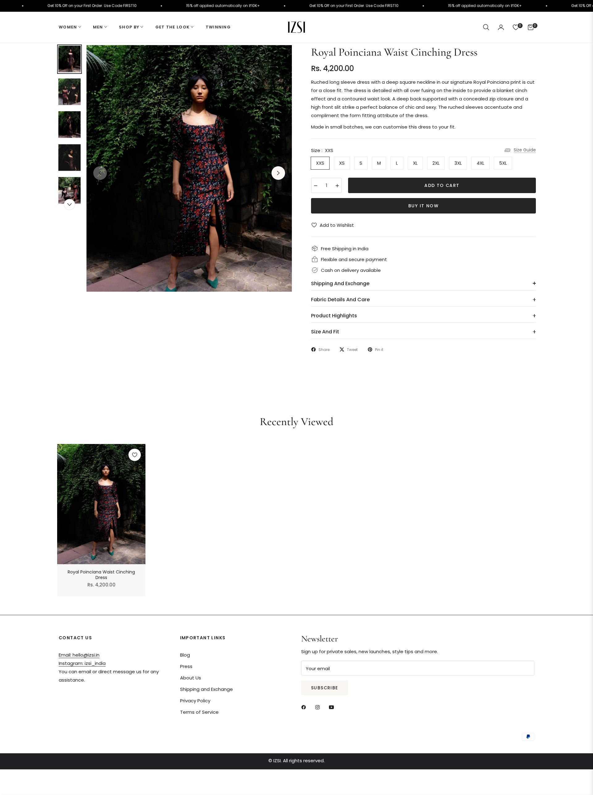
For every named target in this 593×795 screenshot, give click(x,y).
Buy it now (423, 206)
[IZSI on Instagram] (319, 707)
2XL (435, 163)
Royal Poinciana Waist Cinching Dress (101, 574)
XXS (320, 163)
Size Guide (525, 150)
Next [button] (278, 173)
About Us (190, 677)
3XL (458, 163)
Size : (322, 150)
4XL (480, 163)
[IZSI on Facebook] (305, 707)
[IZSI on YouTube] (333, 707)
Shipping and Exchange (206, 689)
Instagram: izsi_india (82, 663)
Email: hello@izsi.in (79, 655)
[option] (189, 168)
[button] (486, 27)
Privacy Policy (195, 700)
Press (186, 666)
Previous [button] (100, 173)
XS (342, 163)
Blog (185, 655)
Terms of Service (199, 712)
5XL (503, 163)
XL (415, 163)
